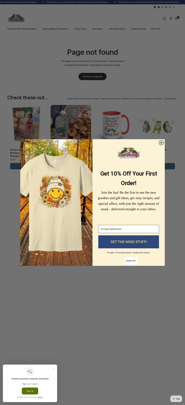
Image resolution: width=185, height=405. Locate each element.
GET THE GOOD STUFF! (129, 242)
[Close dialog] (161, 142)
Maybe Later (131, 261)
